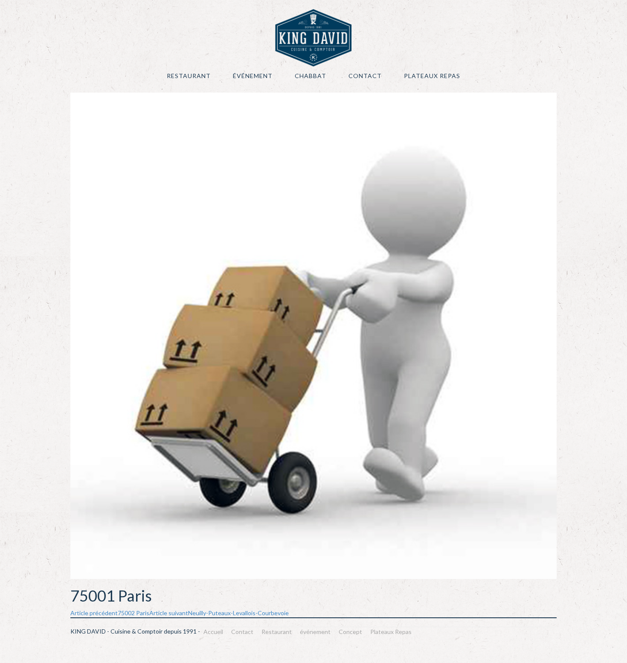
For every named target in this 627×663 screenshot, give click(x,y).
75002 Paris (109, 612)
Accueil (213, 631)
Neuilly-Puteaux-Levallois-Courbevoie (219, 612)
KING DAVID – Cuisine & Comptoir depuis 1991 (313, 38)
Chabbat (310, 75)
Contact (365, 75)
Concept (350, 631)
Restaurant (189, 75)
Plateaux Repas (432, 75)
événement (253, 75)
